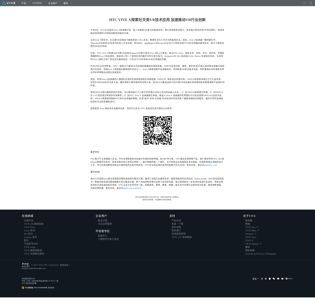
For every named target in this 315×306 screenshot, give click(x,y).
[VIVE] (8, 3)
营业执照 (50, 288)
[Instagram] (262, 279)
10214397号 (32, 283)
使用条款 (64, 265)
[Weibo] (266, 279)
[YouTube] (282, 279)
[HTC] (26, 265)
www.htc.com (210, 165)
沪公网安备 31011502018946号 (36, 288)
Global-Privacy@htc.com (37, 268)
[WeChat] (274, 279)
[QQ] (270, 279)
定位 (254, 279)
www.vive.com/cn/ (132, 188)
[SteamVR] (289, 279)
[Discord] (278, 279)
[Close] (305, 3)
